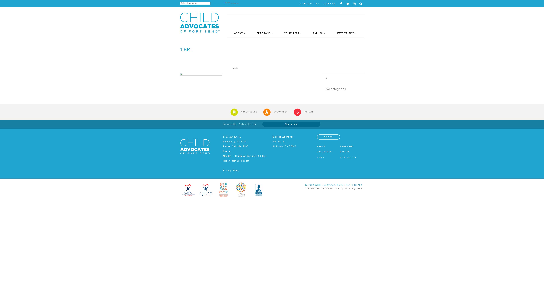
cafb (235, 67)
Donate (330, 4)
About (238, 33)
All (328, 78)
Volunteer (291, 33)
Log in (328, 137)
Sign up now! (291, 124)
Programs (263, 33)
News (320, 157)
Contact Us (309, 4)
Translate (234, 3)
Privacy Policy (231, 170)
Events (318, 33)
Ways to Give (345, 33)
